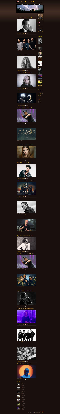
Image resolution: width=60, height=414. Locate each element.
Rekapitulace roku (36, 4)
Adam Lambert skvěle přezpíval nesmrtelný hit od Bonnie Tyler (25, 162)
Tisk (35, 412)
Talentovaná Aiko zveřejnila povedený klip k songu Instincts (24, 363)
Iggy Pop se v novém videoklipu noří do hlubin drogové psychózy (25, 235)
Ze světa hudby (23, 33)
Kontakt (33, 4)
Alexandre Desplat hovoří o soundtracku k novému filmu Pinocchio (25, 17)
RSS (32, 412)
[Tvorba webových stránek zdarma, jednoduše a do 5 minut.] (31, 412)
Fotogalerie (26, 4)
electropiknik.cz (39, 87)
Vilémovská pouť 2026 (40, 31)
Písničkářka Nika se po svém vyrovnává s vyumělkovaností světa (25, 144)
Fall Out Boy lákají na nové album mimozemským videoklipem (25, 35)
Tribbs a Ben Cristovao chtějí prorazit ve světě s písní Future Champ (25, 253)
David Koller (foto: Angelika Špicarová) (20, 231)
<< (38, 90)
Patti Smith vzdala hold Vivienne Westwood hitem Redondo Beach (25, 54)
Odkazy (39, 4)
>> (42, 90)
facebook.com (22, 286)
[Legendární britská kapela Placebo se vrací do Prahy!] (40, 65)
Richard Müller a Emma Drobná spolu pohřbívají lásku (24, 198)
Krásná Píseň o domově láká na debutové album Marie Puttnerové (25, 72)
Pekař (22, 382)
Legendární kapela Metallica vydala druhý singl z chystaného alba (25, 326)
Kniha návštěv (30, 4)
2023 (40, 91)
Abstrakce (39, 25)
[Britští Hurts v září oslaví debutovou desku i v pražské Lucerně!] (40, 74)
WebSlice (34, 412)
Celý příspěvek (18, 33)
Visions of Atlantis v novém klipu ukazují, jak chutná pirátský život (25, 180)
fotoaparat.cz (39, 86)
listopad (40, 90)
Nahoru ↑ (43, 412)
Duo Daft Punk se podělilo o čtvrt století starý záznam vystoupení (25, 90)
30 (40, 95)
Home (17, 4)
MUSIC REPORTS (27, 1)
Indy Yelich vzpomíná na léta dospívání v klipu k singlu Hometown (25, 308)
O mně (19, 4)
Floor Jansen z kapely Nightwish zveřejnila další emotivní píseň (25, 290)
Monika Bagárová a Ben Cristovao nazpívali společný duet (24, 107)
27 (38, 95)
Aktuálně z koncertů (23, 4)
